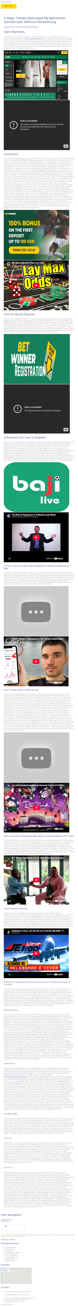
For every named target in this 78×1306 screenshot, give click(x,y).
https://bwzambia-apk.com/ (33, 38)
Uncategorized (9, 27)
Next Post (5, 1221)
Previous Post (6, 1219)
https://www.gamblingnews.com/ (15, 1076)
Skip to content (6, 1)
